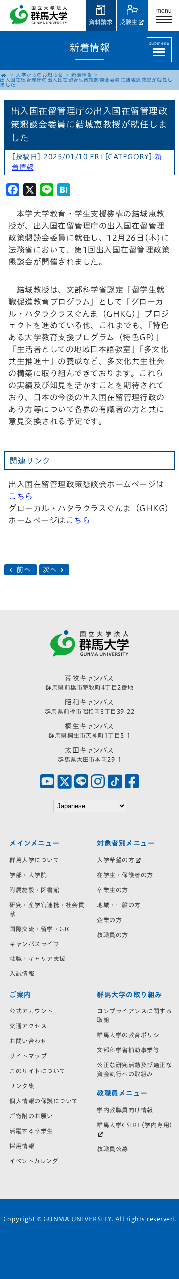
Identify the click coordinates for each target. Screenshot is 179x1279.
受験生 (128, 22)
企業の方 (109, 920)
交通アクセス (28, 1026)
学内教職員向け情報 (125, 1110)
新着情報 (81, 74)
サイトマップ (28, 1056)
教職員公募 (112, 1149)
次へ (51, 569)
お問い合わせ (28, 1041)
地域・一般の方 (119, 905)
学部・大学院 (28, 875)
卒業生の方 (112, 890)
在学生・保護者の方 (125, 875)
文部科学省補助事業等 (128, 1050)
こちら (20, 496)
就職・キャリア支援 (37, 958)
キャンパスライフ (34, 944)
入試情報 (21, 973)
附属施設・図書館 (34, 890)
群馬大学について (34, 860)
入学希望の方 (115, 860)
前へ (23, 569)
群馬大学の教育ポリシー (131, 1035)
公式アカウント (31, 1011)
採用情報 (21, 1146)
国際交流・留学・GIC (40, 929)
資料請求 (101, 22)
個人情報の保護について (43, 1101)
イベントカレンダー (36, 1161)
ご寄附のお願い (31, 1116)
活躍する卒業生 (31, 1131)
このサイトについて (37, 1071)
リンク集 (21, 1086)
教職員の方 (112, 935)
